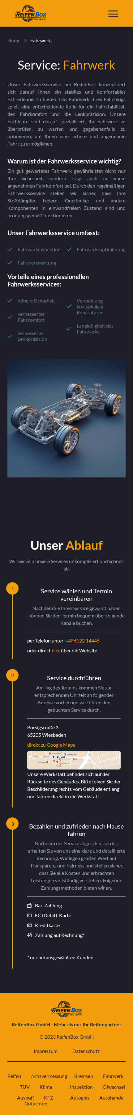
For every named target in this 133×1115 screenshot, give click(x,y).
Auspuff (25, 1097)
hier (56, 650)
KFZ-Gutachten (39, 1100)
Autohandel (112, 1097)
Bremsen (83, 1076)
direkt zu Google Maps (51, 745)
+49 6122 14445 (82, 640)
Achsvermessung (49, 1076)
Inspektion (81, 1087)
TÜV (25, 1087)
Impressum (46, 1051)
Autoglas (79, 1097)
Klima (46, 1087)
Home (13, 40)
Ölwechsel (114, 1087)
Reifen (14, 1076)
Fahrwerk (113, 1076)
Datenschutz (86, 1051)
